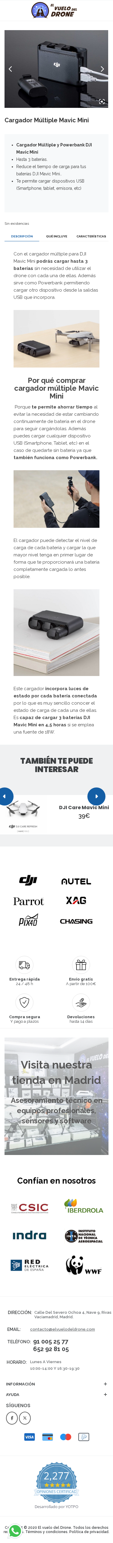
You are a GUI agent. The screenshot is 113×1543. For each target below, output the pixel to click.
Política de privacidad (88, 1532)
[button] (56, 1387)
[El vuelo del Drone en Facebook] (12, 1418)
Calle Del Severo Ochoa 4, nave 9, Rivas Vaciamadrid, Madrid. (72, 1314)
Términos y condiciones (46, 1532)
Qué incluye (56, 236)
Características (91, 236)
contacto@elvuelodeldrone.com (62, 1329)
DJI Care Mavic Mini (84, 807)
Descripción (22, 236)
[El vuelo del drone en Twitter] (25, 1418)
